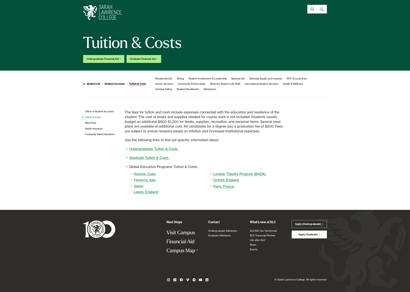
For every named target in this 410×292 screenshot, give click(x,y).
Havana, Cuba (145, 174)
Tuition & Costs (137, 83)
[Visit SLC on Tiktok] (175, 280)
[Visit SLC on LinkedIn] (207, 280)
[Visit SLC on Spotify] (194, 280)
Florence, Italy (145, 180)
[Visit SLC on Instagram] (168, 280)
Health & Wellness (293, 83)
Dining (180, 78)
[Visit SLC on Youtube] (200, 280)
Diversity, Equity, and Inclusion (265, 78)
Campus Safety (163, 89)
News (253, 244)
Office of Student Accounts (99, 111)
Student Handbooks (188, 89)
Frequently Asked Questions (100, 134)
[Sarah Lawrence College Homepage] (99, 229)
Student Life (93, 83)
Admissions (209, 89)
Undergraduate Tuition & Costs (153, 149)
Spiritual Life (238, 78)
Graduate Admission (219, 235)
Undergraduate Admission (222, 230)
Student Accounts (115, 83)
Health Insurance (94, 128)
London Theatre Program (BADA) (239, 174)
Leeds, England (146, 192)
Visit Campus (181, 232)
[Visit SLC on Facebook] (181, 280)
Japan (138, 186)
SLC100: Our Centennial (263, 230)
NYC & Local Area (297, 78)
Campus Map (184, 250)
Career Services (164, 83)
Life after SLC (257, 240)
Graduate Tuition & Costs (149, 158)
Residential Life (163, 78)
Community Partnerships (191, 83)
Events (254, 249)
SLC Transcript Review (262, 235)
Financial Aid (180, 241)
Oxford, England (226, 180)
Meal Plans (90, 122)
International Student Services (261, 83)
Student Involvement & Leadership (207, 78)
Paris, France (223, 186)
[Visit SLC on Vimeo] (188, 280)
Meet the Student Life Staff (225, 83)
